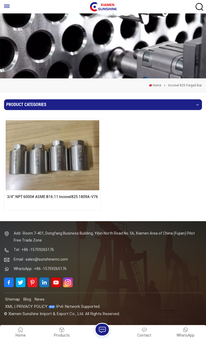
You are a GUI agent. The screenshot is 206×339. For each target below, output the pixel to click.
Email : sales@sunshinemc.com (41, 259)
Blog (27, 299)
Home (157, 85)
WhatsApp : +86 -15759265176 (40, 269)
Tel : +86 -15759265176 (34, 249)
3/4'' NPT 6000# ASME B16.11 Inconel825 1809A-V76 (52, 197)
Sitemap (12, 299)
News (39, 299)
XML (9, 306)
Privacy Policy (31, 306)
